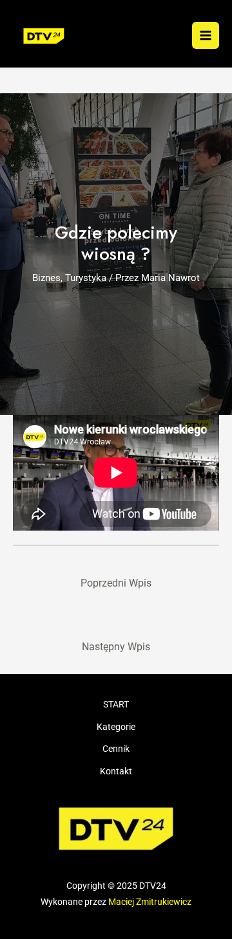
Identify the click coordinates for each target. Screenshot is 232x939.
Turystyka (85, 278)
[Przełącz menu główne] (205, 35)
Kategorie (116, 727)
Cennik (116, 748)
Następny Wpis (116, 647)
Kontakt (116, 771)
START (116, 704)
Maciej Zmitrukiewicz (149, 902)
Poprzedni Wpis (116, 583)
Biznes (46, 278)
